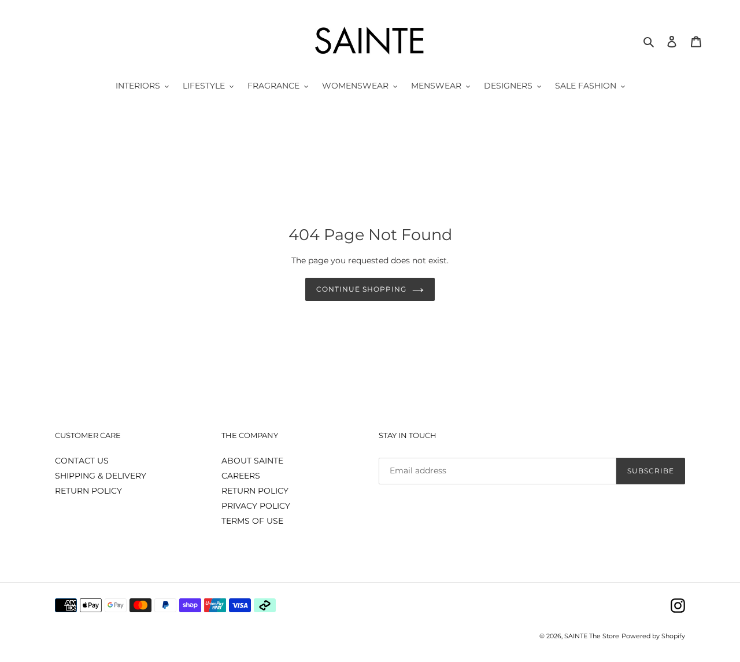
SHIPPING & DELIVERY (100, 475)
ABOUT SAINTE (252, 460)
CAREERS (240, 475)
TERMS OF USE (252, 521)
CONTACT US (82, 460)
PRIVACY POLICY (255, 506)
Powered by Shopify (653, 636)
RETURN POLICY (88, 491)
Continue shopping (361, 289)
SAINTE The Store (591, 636)
